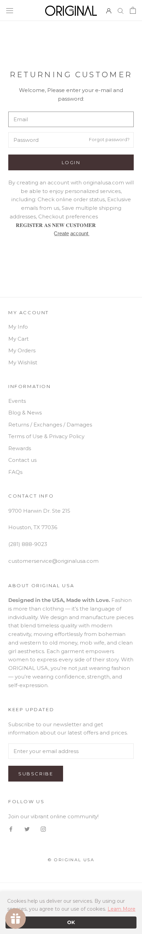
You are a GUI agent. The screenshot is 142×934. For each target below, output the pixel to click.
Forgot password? (109, 140)
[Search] (121, 11)
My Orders (22, 350)
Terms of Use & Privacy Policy (46, 436)
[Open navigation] (9, 10)
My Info (18, 326)
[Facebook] (10, 828)
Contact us (22, 460)
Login (71, 162)
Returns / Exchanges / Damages (50, 424)
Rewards (19, 448)
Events (17, 401)
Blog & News (25, 412)
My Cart (18, 338)
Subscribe (35, 773)
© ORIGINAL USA (71, 859)
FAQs (15, 472)
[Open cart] (133, 10)
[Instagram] (43, 828)
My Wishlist (22, 362)
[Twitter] (27, 828)
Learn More (121, 909)
